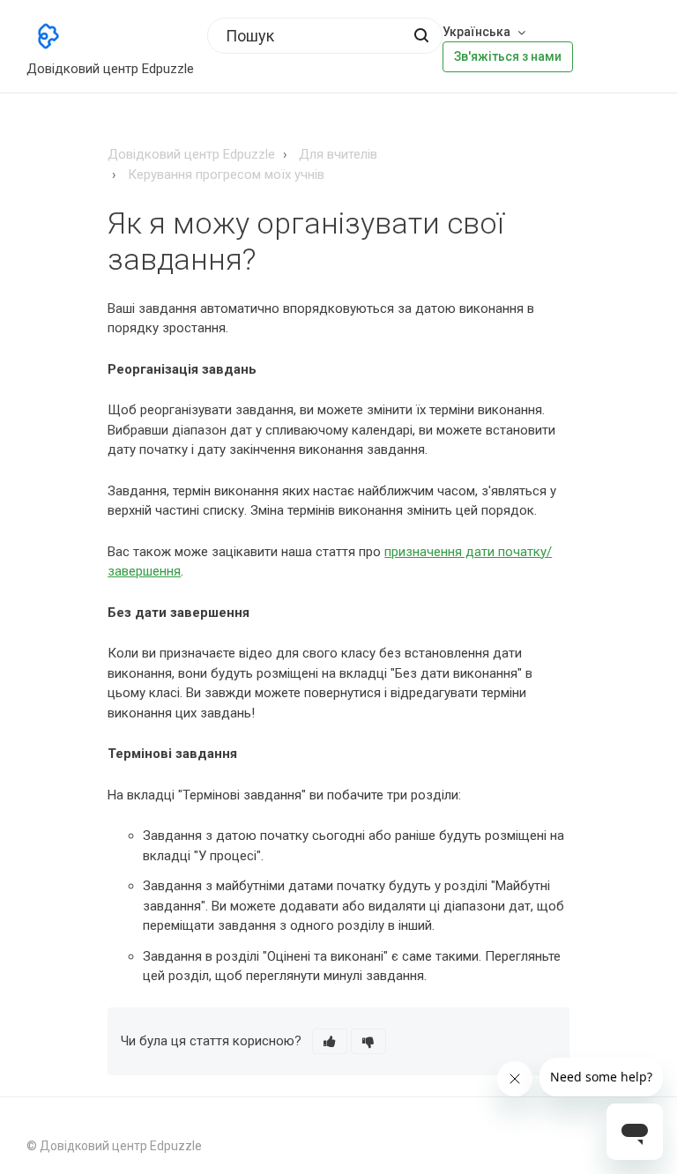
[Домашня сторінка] (48, 36)
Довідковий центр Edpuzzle (191, 154)
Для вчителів (338, 154)
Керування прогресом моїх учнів (226, 174)
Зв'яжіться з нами (508, 56)
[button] (329, 1041)
